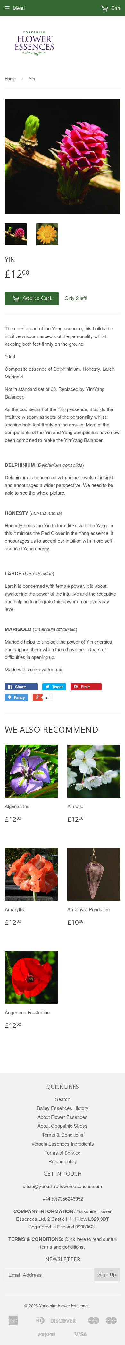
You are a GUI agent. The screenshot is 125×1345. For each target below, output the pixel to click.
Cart (115, 7)
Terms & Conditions (62, 1134)
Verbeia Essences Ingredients (62, 1143)
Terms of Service (62, 1152)
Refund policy (62, 1161)
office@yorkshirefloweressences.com (62, 1186)
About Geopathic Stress (63, 1125)
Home (10, 79)
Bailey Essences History (62, 1108)
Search (62, 1099)
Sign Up (107, 1274)
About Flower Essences (63, 1117)
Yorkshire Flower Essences (64, 1305)
